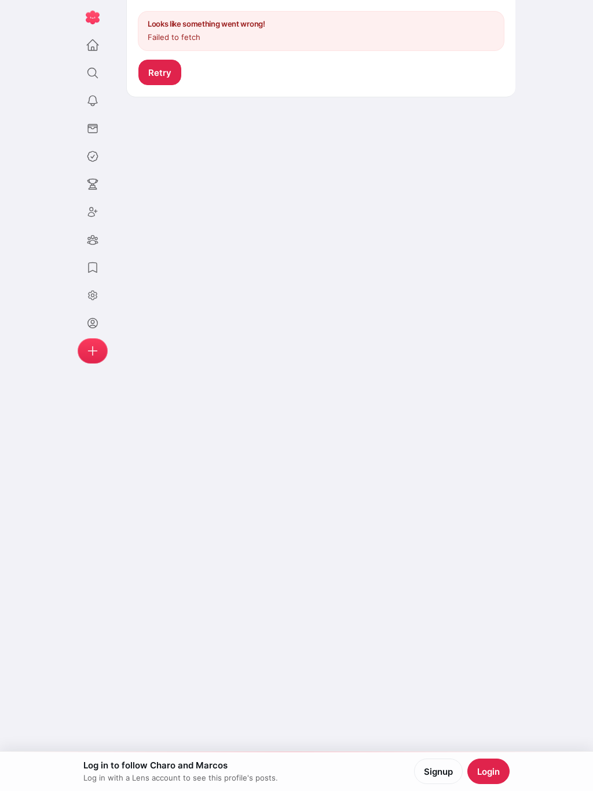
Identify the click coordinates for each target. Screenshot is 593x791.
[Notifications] (92, 100)
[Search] (92, 73)
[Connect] (92, 212)
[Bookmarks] (92, 267)
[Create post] (93, 351)
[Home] (92, 45)
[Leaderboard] (92, 184)
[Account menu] (92, 295)
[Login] (92, 323)
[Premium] (92, 156)
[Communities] (92, 239)
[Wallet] (92, 128)
